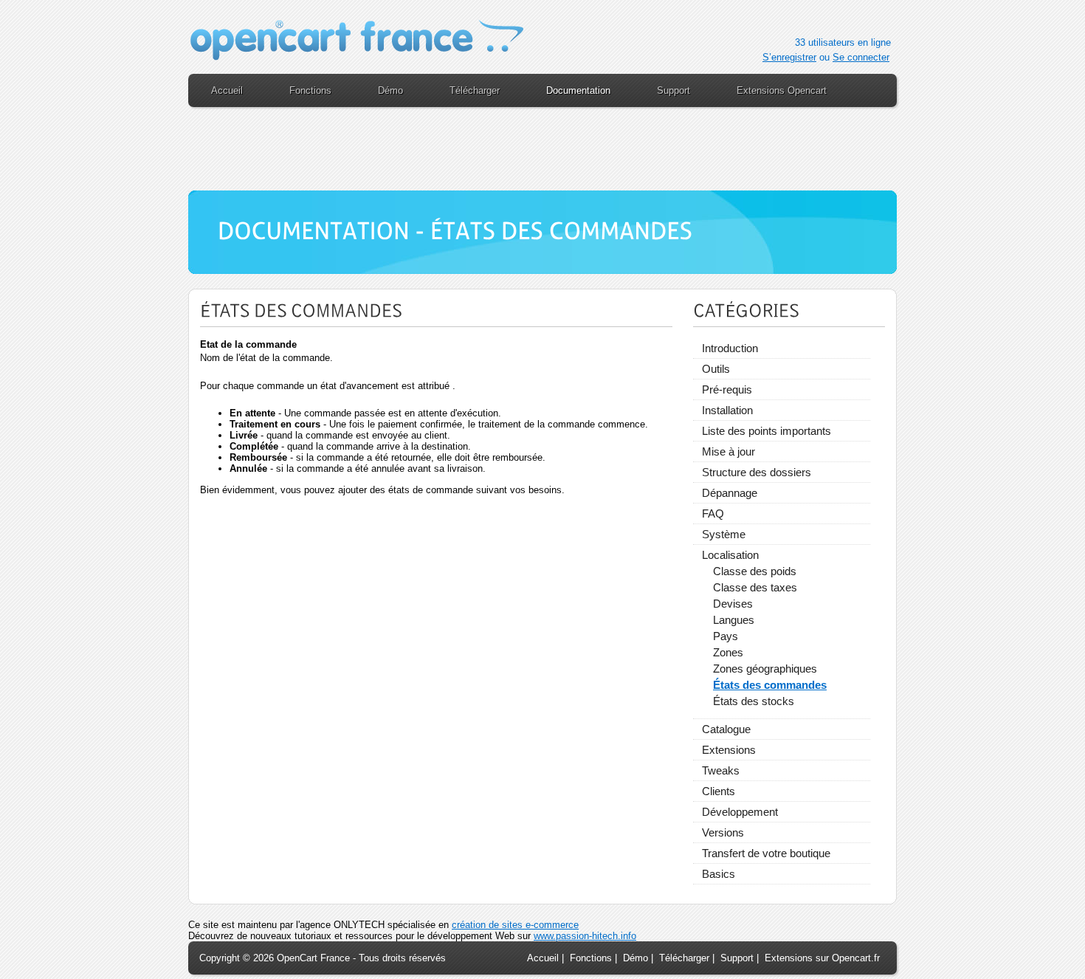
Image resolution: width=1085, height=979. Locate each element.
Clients (718, 791)
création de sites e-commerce (515, 924)
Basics (718, 874)
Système (723, 534)
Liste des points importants (766, 431)
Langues (733, 620)
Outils (716, 369)
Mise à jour (728, 451)
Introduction (730, 348)
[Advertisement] (542, 155)
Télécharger (684, 957)
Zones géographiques (765, 668)
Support (737, 957)
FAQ (713, 513)
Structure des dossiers (756, 472)
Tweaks (721, 770)
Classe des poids (754, 571)
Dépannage (729, 493)
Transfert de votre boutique (766, 853)
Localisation (730, 555)
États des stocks (753, 701)
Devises (733, 603)
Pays (725, 636)
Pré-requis (727, 389)
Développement (740, 811)
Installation (727, 410)
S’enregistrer (789, 57)
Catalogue (726, 729)
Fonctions (591, 957)
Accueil (543, 957)
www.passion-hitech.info (585, 935)
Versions (723, 832)
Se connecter (861, 57)
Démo (635, 957)
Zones (728, 652)
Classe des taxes (755, 587)
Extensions (729, 749)
